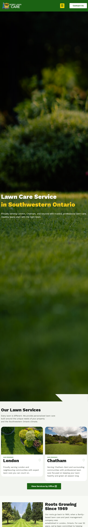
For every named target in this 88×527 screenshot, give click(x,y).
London (11, 460)
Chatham (56, 460)
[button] (62, 5)
